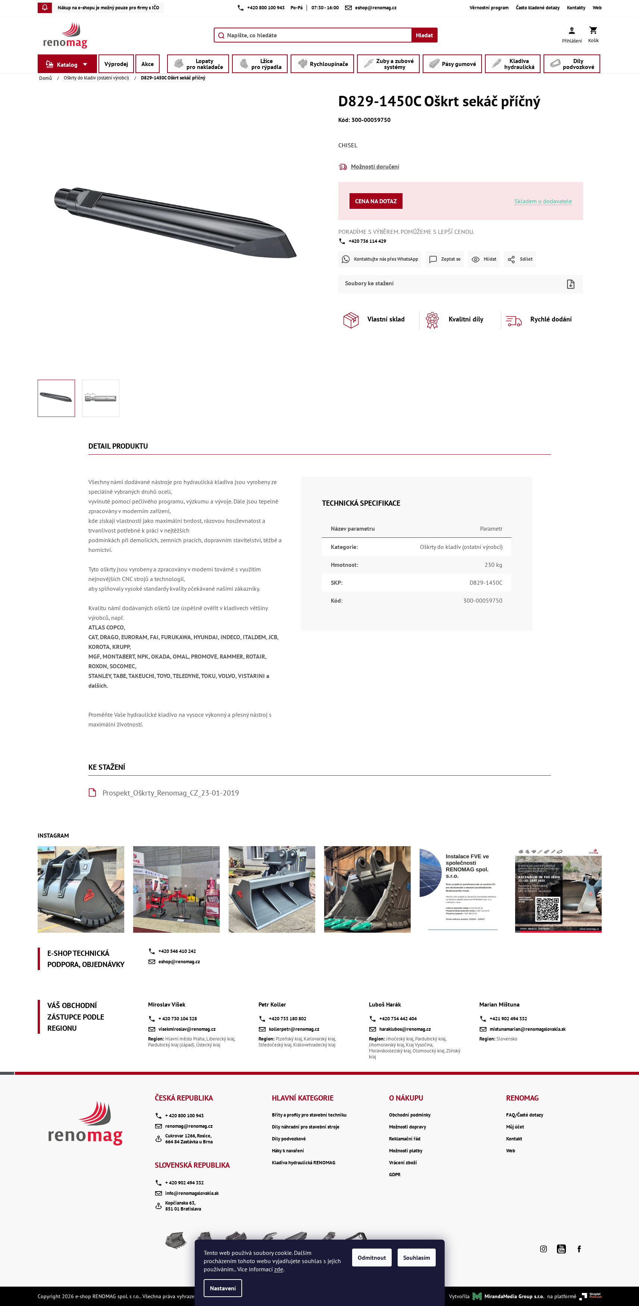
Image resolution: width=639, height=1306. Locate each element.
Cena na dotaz (376, 201)
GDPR (395, 1175)
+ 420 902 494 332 (184, 1183)
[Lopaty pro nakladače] (176, 1243)
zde (278, 1269)
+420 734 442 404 (398, 1018)
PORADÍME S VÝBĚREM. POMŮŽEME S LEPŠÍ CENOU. (406, 231)
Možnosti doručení (375, 166)
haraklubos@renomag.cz (405, 1029)
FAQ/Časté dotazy (524, 1115)
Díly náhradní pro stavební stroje (305, 1127)
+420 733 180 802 (287, 1018)
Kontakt (514, 1139)
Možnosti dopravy (407, 1127)
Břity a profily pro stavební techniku (309, 1115)
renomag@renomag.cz (189, 1126)
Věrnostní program (489, 8)
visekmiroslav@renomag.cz (187, 1029)
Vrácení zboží (403, 1163)
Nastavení (223, 1288)
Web (597, 8)
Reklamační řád (404, 1139)
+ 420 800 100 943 (184, 1115)
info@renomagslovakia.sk (192, 1193)
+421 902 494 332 (508, 1018)
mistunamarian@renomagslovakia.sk (528, 1029)
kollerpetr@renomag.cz (294, 1029)
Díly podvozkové (289, 1139)
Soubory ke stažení (369, 283)
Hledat (424, 35)
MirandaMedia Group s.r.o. (514, 1296)
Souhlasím (416, 1257)
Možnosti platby (405, 1151)
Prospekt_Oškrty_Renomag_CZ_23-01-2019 (171, 793)
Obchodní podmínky (409, 1115)
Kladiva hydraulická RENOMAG (303, 1163)
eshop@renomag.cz (179, 961)
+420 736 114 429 (367, 241)
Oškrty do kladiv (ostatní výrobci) (461, 546)
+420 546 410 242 (177, 951)
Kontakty (576, 8)
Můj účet (515, 1127)
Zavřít (473, 272)
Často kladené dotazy (538, 8)
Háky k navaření (288, 1151)
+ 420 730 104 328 (178, 1018)
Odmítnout (372, 1257)
